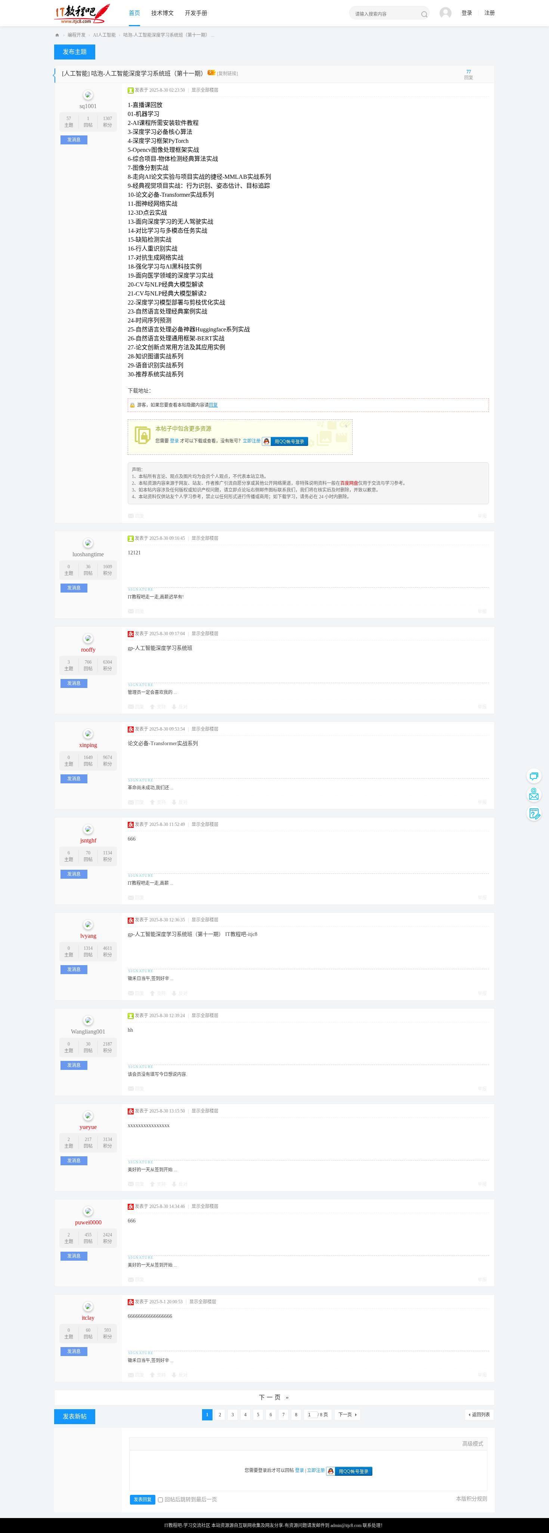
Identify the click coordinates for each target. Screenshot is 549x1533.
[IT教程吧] (82, 13)
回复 (213, 405)
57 (68, 118)
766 (88, 662)
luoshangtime (88, 554)
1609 (107, 566)
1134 (107, 853)
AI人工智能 (104, 35)
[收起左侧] (54, 74)
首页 (134, 13)
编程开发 (77, 35)
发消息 (74, 140)
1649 (88, 757)
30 (88, 1044)
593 (107, 1330)
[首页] (57, 35)
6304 (107, 662)
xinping (88, 745)
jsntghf (88, 840)
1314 (88, 948)
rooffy (88, 649)
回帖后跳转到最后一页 (191, 1499)
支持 (161, 707)
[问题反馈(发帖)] (534, 813)
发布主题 (75, 52)
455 (88, 1234)
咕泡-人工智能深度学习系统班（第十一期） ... (168, 35)
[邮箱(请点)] (534, 794)
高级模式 (472, 1444)
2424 (107, 1234)
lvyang (88, 936)
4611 (107, 948)
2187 (107, 1044)
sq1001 (88, 106)
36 (88, 566)
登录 (467, 13)
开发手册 (196, 13)
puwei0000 (88, 1222)
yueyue (88, 1127)
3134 (107, 1139)
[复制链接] (227, 73)
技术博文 (162, 13)
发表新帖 (75, 1416)
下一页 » (275, 1397)
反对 (183, 707)
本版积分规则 (471, 1499)
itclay (88, 1318)
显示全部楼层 (205, 90)
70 (88, 853)
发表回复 (143, 1499)
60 (88, 1330)
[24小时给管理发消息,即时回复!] (534, 775)
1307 (107, 118)
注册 (489, 13)
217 (88, 1139)
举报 (482, 516)
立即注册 (252, 440)
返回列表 (481, 1414)
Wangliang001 (88, 1031)
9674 (107, 757)
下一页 (345, 1414)
